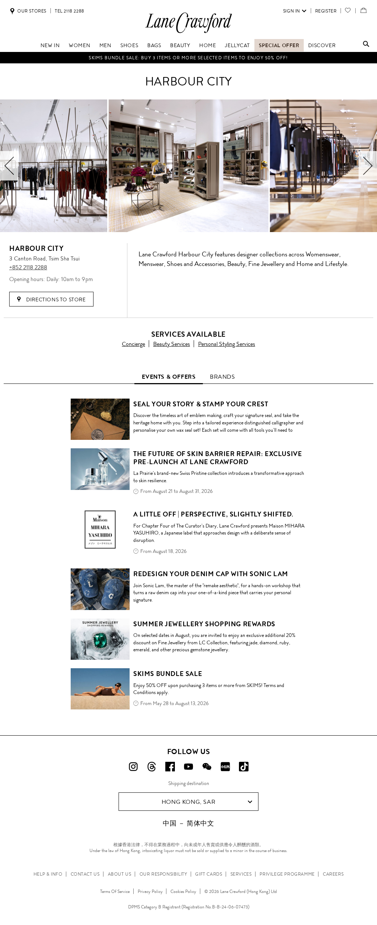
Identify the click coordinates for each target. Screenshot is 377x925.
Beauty (180, 45)
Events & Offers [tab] (168, 376)
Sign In (291, 11)
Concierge (133, 344)
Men (105, 45)
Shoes (129, 45)
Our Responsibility (163, 874)
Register (326, 11)
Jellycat (237, 45)
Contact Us (85, 874)
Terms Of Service (115, 891)
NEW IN (50, 45)
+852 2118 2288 (28, 267)
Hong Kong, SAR (188, 802)
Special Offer (279, 45)
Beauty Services (171, 344)
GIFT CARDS (208, 874)
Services (241, 874)
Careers (333, 874)
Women (79, 45)
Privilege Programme (287, 874)
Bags (154, 45)
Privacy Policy (150, 891)
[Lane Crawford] (188, 32)
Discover (321, 45)
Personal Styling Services (226, 344)
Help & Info (48, 874)
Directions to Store (55, 299)
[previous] (9, 166)
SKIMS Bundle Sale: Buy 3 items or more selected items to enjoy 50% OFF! (188, 58)
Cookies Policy (183, 891)
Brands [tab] (222, 376)
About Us (119, 874)
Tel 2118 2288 (69, 11)
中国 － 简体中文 (188, 823)
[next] (368, 166)
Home (207, 45)
